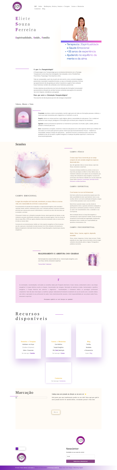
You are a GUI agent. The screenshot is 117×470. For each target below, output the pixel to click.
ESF (35, 6)
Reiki (57, 350)
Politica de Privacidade (41, 467)
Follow (22, 448)
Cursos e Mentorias (77, 6)
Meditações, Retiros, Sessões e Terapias (57, 6)
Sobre (40, 6)
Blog (43, 9)
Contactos (37, 9)
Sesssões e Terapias (28, 342)
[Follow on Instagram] (17, 448)
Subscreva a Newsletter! (81, 461)
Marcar (56, 412)
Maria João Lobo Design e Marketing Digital (71, 467)
